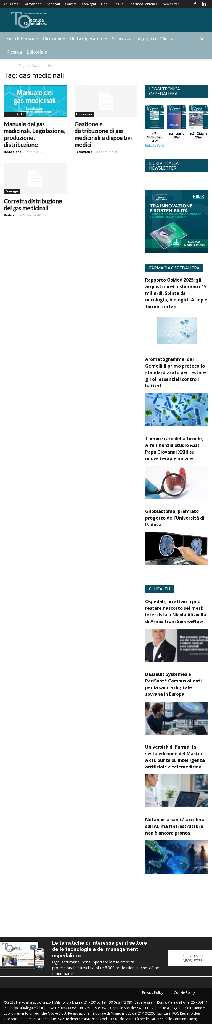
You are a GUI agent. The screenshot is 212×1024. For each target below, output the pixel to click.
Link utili (119, 4)
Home (9, 65)
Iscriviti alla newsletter (164, 165)
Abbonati (53, 4)
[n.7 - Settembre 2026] (154, 118)
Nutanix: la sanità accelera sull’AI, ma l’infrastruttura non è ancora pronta (175, 826)
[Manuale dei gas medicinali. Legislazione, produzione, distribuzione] (35, 101)
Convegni (89, 4)
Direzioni (52, 38)
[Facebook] (195, 4)
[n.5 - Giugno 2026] (198, 118)
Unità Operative (86, 38)
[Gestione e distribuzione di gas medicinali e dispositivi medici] (106, 101)
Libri (104, 4)
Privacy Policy (152, 992)
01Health (159, 588)
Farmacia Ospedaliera (174, 267)
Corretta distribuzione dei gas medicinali (33, 204)
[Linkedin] (204, 4)
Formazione (32, 4)
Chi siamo (11, 4)
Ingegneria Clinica (154, 38)
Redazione (13, 152)
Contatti (71, 4)
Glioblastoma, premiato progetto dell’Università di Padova (174, 518)
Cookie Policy (184, 992)
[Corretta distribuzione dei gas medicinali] (35, 178)
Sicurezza (121, 38)
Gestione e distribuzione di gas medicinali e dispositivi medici (103, 134)
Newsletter (171, 4)
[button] (201, 38)
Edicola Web (154, 146)
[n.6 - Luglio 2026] (176, 118)
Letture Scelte (15, 114)
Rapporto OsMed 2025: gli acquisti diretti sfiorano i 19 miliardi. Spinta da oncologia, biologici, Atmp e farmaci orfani (176, 293)
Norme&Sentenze (144, 4)
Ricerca (14, 52)
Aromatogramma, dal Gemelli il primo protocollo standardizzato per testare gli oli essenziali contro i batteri (175, 372)
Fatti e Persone (22, 38)
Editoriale (37, 52)
